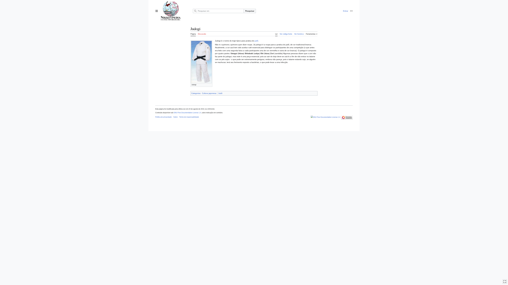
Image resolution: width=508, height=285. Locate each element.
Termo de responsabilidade (189, 117)
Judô (220, 93)
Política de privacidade (163, 117)
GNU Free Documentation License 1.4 (187, 113)
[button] (157, 11)
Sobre (175, 117)
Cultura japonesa (209, 93)
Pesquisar (249, 11)
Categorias (195, 93)
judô (256, 41)
